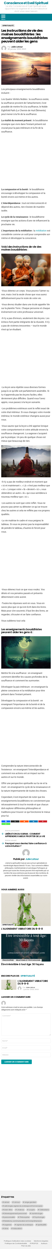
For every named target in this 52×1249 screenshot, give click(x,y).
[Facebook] (6, 821)
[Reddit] (24, 821)
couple (32, 1210)
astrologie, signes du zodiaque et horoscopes (23, 1206)
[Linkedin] (33, 821)
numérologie (37, 1213)
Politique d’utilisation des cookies (17, 1241)
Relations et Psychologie (28, 960)
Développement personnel (15, 1213)
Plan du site (26, 1246)
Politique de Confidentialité (16, 1244)
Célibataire (44, 1210)
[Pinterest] (42, 821)
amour (17, 1202)
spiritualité (42, 1225)
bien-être (8, 1210)
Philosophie (8, 960)
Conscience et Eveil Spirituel (26, 3)
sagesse (7, 1225)
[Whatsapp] (6, 824)
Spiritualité (8, 925)
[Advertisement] (26, 1101)
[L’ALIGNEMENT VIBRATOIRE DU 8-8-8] (26, 909)
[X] (15, 821)
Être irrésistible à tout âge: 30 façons (22, 964)
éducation (17, 1228)
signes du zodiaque (25, 1225)
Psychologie (39, 1217)
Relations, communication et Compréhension (23, 1221)
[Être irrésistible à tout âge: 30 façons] (26, 947)
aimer (6, 1202)
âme (6, 1228)
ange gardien (30, 1202)
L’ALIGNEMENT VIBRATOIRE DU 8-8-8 (22, 929)
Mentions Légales (41, 1241)
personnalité (9, 1217)
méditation (41, 230)
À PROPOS (34, 1244)
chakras (20, 1210)
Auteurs (44, 1244)
